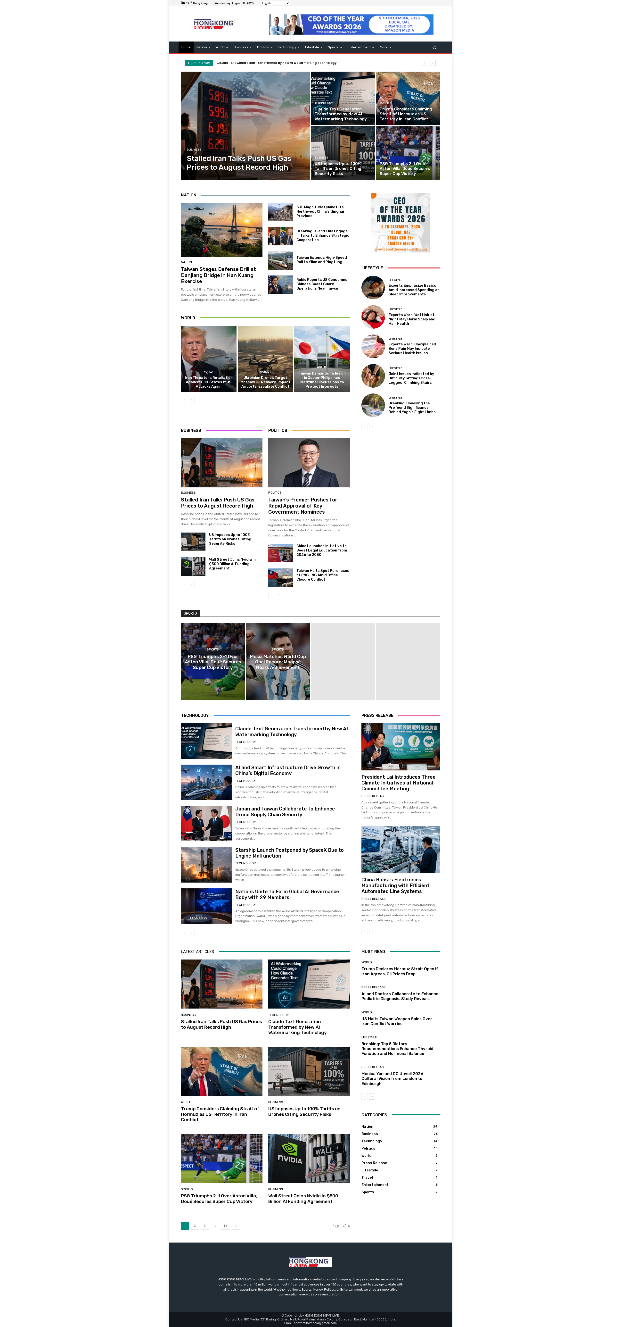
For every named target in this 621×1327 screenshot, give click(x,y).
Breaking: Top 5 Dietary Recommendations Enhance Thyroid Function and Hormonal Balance (397, 1048)
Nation (186, 262)
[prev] (425, 63)
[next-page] (192, 400)
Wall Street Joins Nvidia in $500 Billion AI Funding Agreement (232, 563)
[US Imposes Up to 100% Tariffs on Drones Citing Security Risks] (343, 153)
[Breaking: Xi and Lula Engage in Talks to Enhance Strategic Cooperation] (280, 236)
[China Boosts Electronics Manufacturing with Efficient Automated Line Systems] (400, 849)
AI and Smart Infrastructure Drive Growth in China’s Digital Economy (288, 770)
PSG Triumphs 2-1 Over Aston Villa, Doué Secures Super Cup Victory (219, 1198)
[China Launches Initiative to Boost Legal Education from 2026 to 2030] (280, 553)
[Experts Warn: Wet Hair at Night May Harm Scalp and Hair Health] (373, 317)
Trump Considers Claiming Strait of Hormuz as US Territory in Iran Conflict (277, 63)
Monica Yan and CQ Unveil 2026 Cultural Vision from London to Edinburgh (392, 1078)
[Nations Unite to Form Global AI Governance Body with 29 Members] (206, 906)
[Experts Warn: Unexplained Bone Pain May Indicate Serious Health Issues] (373, 346)
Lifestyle (395, 280)
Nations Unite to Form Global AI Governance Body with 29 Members (287, 894)
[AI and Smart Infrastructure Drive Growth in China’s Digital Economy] (206, 782)
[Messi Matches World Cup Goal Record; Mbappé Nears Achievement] (278, 661)
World (384, 103)
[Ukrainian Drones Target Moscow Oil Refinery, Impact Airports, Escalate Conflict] (265, 359)
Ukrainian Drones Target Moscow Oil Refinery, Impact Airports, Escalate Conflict (265, 382)
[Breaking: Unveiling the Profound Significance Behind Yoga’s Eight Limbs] (373, 405)
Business (194, 149)
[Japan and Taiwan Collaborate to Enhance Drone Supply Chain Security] (206, 823)
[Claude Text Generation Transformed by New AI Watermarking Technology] (343, 98)
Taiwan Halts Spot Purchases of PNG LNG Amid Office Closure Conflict (322, 575)
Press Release (373, 796)
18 (225, 1226)
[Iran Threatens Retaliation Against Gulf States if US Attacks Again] (209, 359)
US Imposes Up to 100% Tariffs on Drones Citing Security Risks (230, 539)
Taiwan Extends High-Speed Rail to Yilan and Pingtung (321, 259)
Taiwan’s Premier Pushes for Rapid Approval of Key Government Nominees (302, 506)
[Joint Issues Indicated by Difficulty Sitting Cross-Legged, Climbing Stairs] (373, 376)
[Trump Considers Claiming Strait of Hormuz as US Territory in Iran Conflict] (408, 98)
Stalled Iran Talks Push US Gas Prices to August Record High (217, 503)
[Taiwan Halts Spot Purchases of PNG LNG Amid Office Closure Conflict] (280, 577)
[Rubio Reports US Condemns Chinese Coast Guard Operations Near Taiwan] (280, 284)
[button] (434, 47)
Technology (324, 103)
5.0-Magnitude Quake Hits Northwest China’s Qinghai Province (320, 211)
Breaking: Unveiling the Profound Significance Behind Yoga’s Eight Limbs (412, 407)
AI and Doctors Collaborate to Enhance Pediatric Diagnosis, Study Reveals (399, 996)
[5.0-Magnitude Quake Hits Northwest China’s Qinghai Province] (280, 212)
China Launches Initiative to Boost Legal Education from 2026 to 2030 (321, 550)
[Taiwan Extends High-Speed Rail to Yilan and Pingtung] (280, 260)
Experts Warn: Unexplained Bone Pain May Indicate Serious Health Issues (412, 348)
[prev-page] (184, 400)
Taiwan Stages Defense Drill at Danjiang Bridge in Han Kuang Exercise (218, 275)
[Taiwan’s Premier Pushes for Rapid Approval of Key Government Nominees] (309, 462)
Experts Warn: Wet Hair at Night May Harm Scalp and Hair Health (412, 319)
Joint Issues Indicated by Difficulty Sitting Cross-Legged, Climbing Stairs (411, 378)
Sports (385, 157)
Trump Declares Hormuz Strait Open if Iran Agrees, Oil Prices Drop (399, 971)
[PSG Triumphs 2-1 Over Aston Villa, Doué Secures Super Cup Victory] (408, 153)
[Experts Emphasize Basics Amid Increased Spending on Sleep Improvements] (373, 287)
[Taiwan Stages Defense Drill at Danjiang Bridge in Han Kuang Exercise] (221, 230)
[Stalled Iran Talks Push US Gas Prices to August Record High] (245, 126)
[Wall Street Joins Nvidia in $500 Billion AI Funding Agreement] (193, 566)
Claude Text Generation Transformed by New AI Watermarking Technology (291, 731)
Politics (275, 492)
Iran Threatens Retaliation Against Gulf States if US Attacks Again (209, 382)
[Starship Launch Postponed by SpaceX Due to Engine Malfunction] (206, 865)
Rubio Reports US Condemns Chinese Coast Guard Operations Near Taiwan (321, 284)
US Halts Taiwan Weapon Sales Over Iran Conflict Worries (396, 1021)
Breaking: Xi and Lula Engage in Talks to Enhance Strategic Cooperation (322, 235)
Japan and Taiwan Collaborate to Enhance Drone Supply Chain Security (285, 812)
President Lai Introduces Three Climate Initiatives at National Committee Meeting (398, 783)
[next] (433, 63)
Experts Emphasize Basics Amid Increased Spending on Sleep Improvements (414, 289)
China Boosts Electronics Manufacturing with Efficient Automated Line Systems (395, 885)
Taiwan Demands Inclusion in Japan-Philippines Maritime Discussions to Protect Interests (322, 380)
